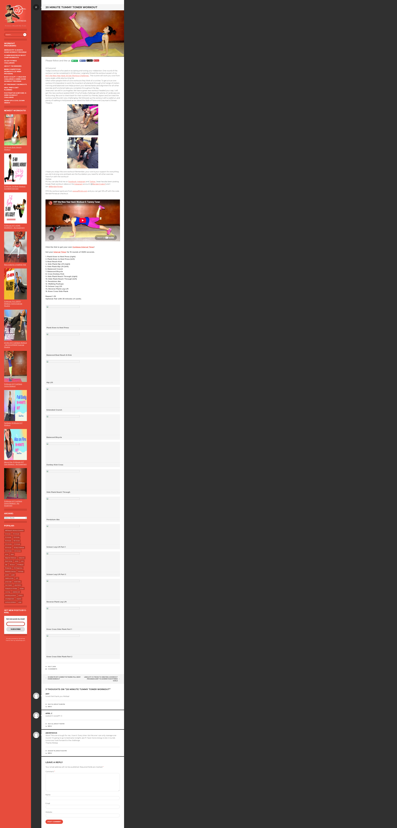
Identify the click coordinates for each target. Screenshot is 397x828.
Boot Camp (8, 561)
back (12, 554)
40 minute (17, 551)
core (22, 561)
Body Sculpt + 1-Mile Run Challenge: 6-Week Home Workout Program (15, 79)
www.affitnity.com (80, 191)
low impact (8, 585)
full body (20, 571)
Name (47, 795)
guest (13, 575)
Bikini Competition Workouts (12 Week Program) (12, 71)
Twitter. (93, 182)
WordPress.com (20, 640)
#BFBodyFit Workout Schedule (14, 530)
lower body (17, 581)
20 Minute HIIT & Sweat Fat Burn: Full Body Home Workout (64, 678)
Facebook (72, 182)
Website (48, 812)
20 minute (8, 544)
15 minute (16, 537)
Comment (50, 772)
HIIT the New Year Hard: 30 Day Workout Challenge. (67, 76)
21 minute (17, 544)
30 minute (8, 551)
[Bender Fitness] (15, 15)
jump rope (8, 581)
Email (47, 803)
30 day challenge (19, 547)
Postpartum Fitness (11, 588)
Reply (50, 706)
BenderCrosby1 (99, 184)
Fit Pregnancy (18, 568)
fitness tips (8, 568)
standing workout (10, 595)
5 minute (8, 534)
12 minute (8, 537)
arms (6, 554)
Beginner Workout (10, 558)
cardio (16, 561)
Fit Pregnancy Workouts (15, 84)
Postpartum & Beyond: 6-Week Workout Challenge (15, 95)
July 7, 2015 (52, 666)
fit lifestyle (20, 564)
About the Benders (13, 66)
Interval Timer (60, 252)
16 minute (8, 540)
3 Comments (52, 669)
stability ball (16, 592)
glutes (7, 575)
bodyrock (21, 558)
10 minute (16, 534)
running (7, 592)
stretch (21, 595)
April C (48, 713)
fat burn (12, 564)
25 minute (8, 547)
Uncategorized (9, 598)
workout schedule (10, 602)
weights (18, 598)
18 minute (17, 540)
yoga (19, 602)
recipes (22, 588)
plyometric (18, 585)
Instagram (81, 182)
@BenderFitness (56, 187)
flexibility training (10, 571)
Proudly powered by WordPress (15, 638)
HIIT (17, 578)
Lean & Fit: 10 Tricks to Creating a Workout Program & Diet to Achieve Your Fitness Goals (101, 679)
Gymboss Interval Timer (83, 247)
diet (6, 564)
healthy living (9, 578)
